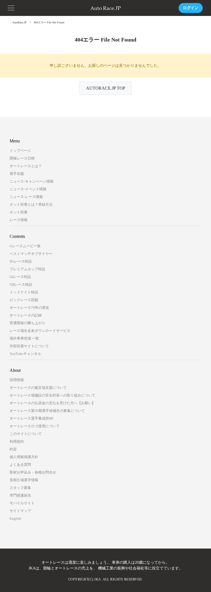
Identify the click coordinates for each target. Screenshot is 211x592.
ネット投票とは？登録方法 (31, 204)
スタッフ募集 (20, 488)
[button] (11, 7)
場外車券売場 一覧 (24, 338)
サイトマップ (20, 511)
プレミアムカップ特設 (27, 269)
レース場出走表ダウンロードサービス (40, 331)
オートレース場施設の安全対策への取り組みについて (52, 395)
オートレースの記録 (26, 315)
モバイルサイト (22, 503)
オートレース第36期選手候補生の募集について (47, 411)
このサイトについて (26, 434)
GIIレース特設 (21, 284)
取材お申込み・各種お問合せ (33, 472)
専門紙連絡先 (20, 495)
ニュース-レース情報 (26, 197)
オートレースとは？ (26, 166)
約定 (13, 449)
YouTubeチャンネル (25, 354)
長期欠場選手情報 (24, 480)
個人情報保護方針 (24, 457)
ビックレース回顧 (24, 300)
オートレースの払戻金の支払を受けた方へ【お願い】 (52, 403)
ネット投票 (18, 212)
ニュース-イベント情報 (28, 189)
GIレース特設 (20, 277)
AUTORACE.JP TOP (105, 88)
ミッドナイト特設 (24, 292)
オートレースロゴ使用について (35, 426)
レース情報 (18, 220)
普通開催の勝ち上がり (27, 323)
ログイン (190, 8)
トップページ (20, 150)
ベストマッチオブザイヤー (31, 254)
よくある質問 (20, 464)
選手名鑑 (17, 174)
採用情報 (17, 380)
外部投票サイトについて (29, 346)
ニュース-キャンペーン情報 (32, 181)
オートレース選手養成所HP (31, 418)
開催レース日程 (22, 158)
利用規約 (17, 441)
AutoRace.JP (19, 22)
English (15, 518)
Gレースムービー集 (25, 246)
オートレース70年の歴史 (29, 307)
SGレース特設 (21, 261)
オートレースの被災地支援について (38, 388)
